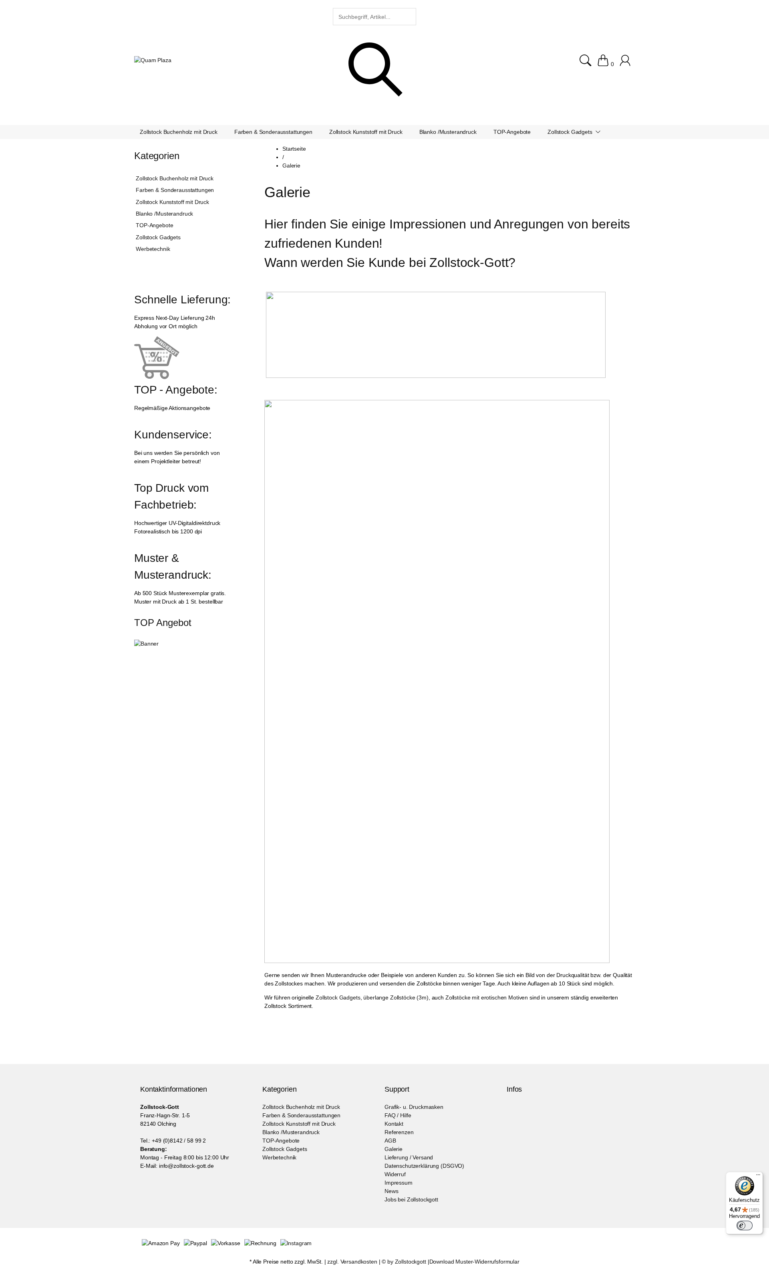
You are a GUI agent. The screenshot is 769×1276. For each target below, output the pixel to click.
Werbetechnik (153, 249)
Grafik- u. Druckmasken (413, 1107)
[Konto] (626, 64)
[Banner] (146, 643)
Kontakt (393, 1124)
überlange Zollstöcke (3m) (396, 997)
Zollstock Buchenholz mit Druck (174, 178)
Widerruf (395, 1174)
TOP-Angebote (154, 225)
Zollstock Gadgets (338, 997)
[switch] (745, 1225)
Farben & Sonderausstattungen (175, 190)
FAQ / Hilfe (397, 1115)
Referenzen (399, 1132)
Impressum (398, 1182)
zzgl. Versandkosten (352, 1261)
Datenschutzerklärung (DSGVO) (424, 1166)
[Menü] (758, 1176)
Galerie (393, 1149)
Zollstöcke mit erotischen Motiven (486, 997)
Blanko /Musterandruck (164, 213)
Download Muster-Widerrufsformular (474, 1261)
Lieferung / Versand (408, 1157)
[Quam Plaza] (152, 60)
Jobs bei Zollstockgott (411, 1199)
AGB (390, 1140)
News (391, 1191)
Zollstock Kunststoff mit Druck (172, 202)
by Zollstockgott (406, 1261)
